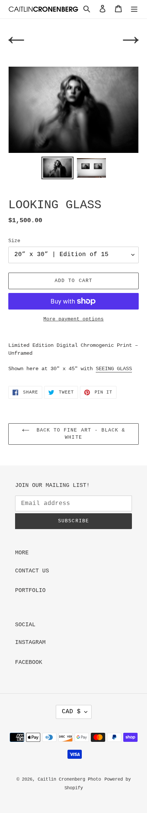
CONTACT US (32, 571)
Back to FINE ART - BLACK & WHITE (79, 434)
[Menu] (134, 9)
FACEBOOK (28, 662)
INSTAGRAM (30, 642)
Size (14, 241)
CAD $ (71, 711)
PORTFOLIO (30, 590)
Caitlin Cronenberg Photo (69, 779)
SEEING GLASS (114, 369)
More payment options (73, 319)
